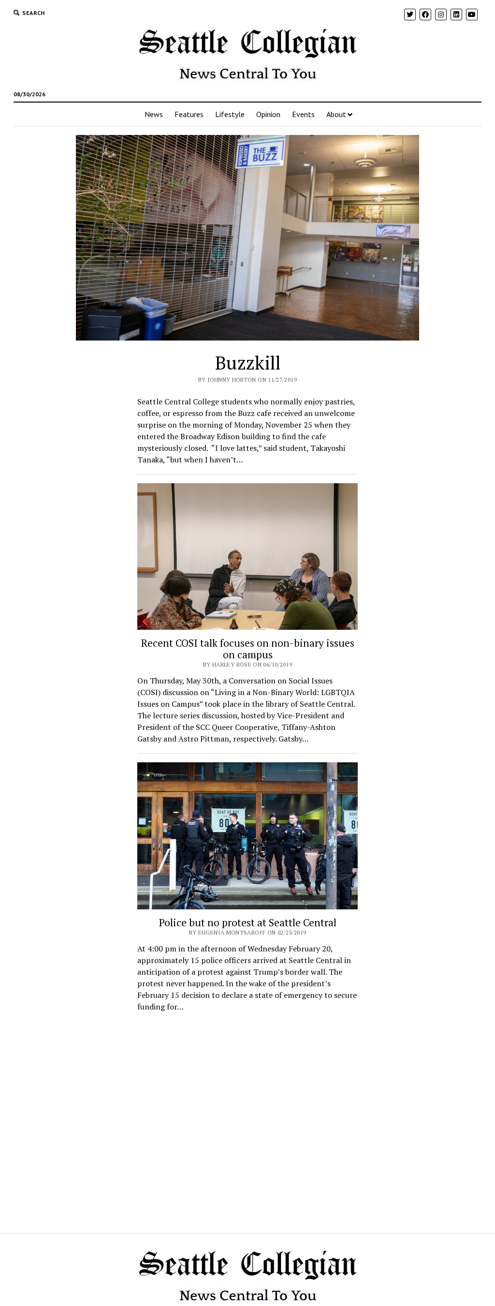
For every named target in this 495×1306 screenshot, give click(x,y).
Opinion (268, 114)
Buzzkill (247, 363)
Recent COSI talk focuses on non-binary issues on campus (247, 648)
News (154, 114)
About (336, 114)
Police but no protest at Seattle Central (247, 922)
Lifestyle (230, 114)
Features (189, 114)
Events (303, 114)
